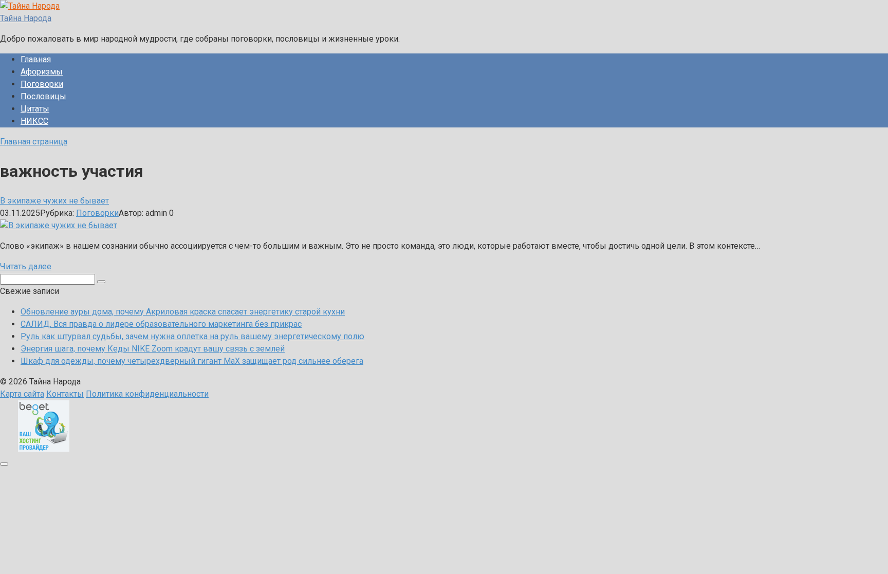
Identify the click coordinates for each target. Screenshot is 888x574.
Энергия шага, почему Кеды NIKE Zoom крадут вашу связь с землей (153, 349)
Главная (36, 59)
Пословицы (43, 96)
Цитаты (35, 109)
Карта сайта (22, 394)
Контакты (65, 394)
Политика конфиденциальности (147, 394)
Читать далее (25, 266)
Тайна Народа (25, 18)
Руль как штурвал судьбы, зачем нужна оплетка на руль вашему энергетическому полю (192, 336)
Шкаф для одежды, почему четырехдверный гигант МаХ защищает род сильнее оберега (192, 361)
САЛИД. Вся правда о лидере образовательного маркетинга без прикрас (161, 324)
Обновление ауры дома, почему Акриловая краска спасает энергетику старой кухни (183, 312)
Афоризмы (42, 72)
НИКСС (34, 121)
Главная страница (33, 141)
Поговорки (42, 84)
